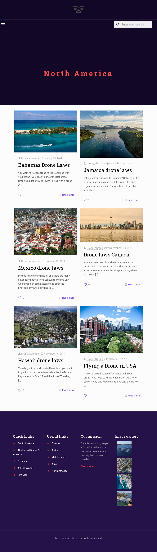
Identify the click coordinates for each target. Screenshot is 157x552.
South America (26, 443)
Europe (56, 443)
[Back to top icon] (139, 544)
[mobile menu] (3, 25)
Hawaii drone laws (40, 360)
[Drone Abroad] (78, 9)
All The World (25, 468)
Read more (68, 194)
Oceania (22, 461)
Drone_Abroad (29, 158)
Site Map (23, 474)
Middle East (58, 457)
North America (60, 470)
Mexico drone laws (41, 268)
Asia (54, 464)
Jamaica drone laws (108, 170)
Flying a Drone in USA (110, 365)
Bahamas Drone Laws (44, 165)
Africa (55, 450)
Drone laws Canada (106, 254)
